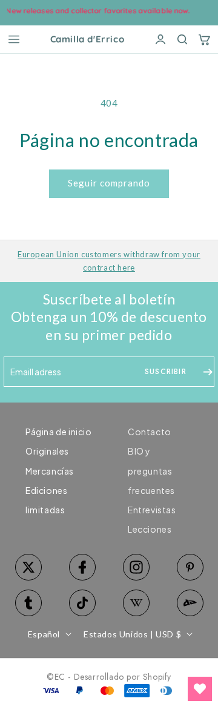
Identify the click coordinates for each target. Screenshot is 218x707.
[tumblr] (28, 603)
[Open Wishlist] (200, 689)
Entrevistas (152, 509)
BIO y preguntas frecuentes (151, 470)
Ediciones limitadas (46, 500)
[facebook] (82, 567)
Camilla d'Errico (87, 40)
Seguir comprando (109, 182)
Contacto (149, 431)
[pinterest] (189, 567)
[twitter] (28, 567)
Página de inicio (58, 431)
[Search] (182, 39)
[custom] (135, 567)
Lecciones (149, 529)
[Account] (160, 39)
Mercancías (49, 470)
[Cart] (204, 39)
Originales (47, 451)
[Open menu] (14, 39)
